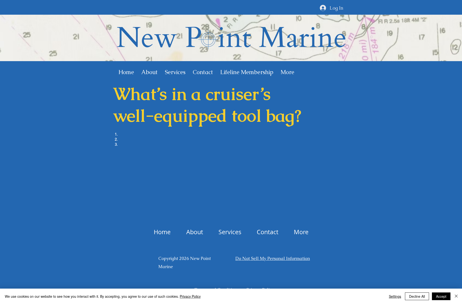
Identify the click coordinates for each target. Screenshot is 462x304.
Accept (441, 296)
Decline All (417, 296)
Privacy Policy (190, 296)
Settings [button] (395, 296)
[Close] (456, 296)
